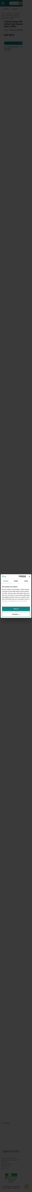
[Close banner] (29, 576)
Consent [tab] (5, 581)
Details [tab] (16, 581)
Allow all (16, 609)
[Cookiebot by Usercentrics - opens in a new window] (19, 576)
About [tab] (26, 581)
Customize (15, 614)
